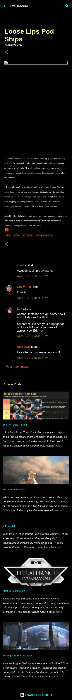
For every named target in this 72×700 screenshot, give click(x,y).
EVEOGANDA (19, 6)
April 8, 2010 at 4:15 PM (32, 297)
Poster (27, 235)
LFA (8, 235)
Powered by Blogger (38, 694)
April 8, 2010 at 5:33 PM (32, 357)
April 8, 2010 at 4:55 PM (32, 336)
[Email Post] (6, 231)
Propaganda (44, 235)
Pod (16, 235)
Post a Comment (17, 366)
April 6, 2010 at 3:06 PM (32, 276)
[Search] (67, 5)
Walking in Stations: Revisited (17, 655)
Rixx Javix (23, 346)
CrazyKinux (24, 286)
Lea (19, 308)
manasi (22, 265)
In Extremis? (9, 526)
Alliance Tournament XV (15, 591)
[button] (6, 52)
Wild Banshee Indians (14, 489)
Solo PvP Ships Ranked (15, 425)
